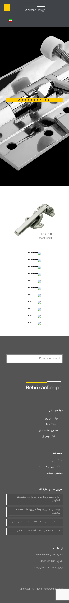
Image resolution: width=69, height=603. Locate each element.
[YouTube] (33, 597)
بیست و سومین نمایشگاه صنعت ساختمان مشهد (35, 522)
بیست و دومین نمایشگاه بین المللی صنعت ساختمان (38, 511)
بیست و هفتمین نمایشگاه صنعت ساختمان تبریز (35, 531)
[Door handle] (34, 7)
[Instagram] (17, 597)
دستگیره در (57, 461)
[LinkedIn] (28, 597)
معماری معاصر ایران (48, 430)
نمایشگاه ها (52, 424)
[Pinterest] (23, 597)
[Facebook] (38, 597)
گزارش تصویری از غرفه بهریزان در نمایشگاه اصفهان (38, 499)
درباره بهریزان (51, 418)
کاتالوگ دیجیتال (50, 437)
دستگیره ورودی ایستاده (51, 467)
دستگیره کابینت (55, 473)
